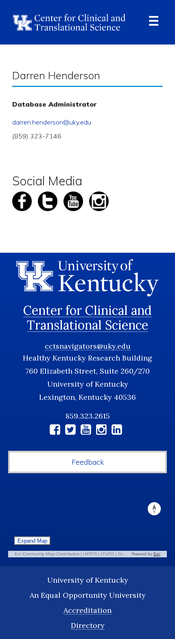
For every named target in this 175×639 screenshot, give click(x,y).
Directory (88, 625)
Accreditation (87, 610)
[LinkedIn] (117, 431)
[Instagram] (101, 431)
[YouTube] (86, 431)
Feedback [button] (88, 462)
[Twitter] (70, 431)
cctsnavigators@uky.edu (88, 346)
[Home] (69, 22)
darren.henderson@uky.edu (51, 122)
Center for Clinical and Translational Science (87, 318)
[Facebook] (55, 431)
